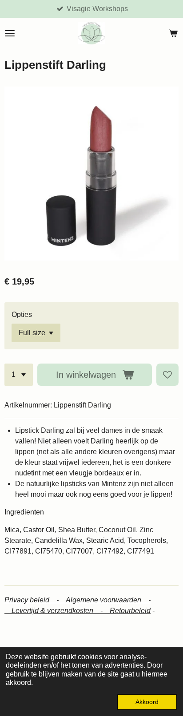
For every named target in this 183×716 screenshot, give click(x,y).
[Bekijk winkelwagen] (173, 33)
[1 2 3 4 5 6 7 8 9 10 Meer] (18, 375)
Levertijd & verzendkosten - (61, 610)
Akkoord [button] (147, 701)
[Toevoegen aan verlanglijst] (167, 375)
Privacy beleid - (35, 600)
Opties (22, 314)
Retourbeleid (130, 610)
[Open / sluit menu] (10, 33)
